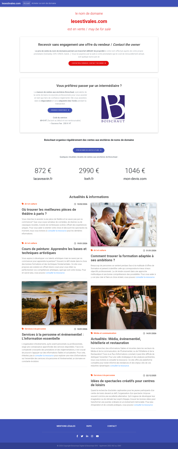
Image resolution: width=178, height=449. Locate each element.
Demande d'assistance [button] (59, 110)
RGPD (89, 426)
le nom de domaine (89, 13)
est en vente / (89, 29)
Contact (112, 426)
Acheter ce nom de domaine (44, 3)
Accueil (27, 3)
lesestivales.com (89, 21)
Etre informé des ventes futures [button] (87, 150)
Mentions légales (66, 426)
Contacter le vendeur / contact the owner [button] (88, 63)
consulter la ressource (57, 231)
